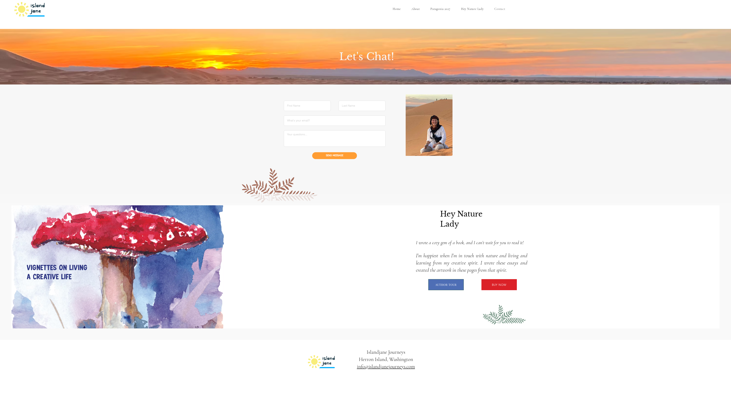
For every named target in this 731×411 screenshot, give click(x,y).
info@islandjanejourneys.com (386, 366)
